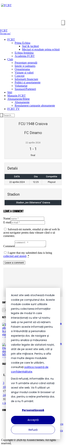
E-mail (7, 222)
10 (4, 387)
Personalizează (33, 410)
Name (6, 218)
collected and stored (14, 256)
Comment (9, 246)
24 (4, 395)
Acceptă (32, 420)
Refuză (33, 430)
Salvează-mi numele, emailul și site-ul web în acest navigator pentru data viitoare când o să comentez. (31, 232)
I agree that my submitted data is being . (27, 254)
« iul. (5, 402)
